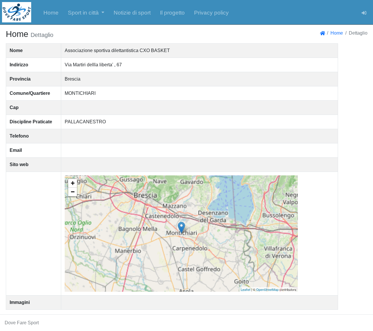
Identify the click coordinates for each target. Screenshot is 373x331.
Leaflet (245, 289)
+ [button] (73, 183)
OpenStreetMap (267, 289)
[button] (86, 12)
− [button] (73, 191)
